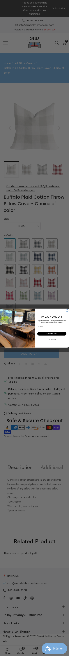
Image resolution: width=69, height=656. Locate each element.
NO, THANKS (51, 339)
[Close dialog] (67, 310)
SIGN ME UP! (51, 333)
